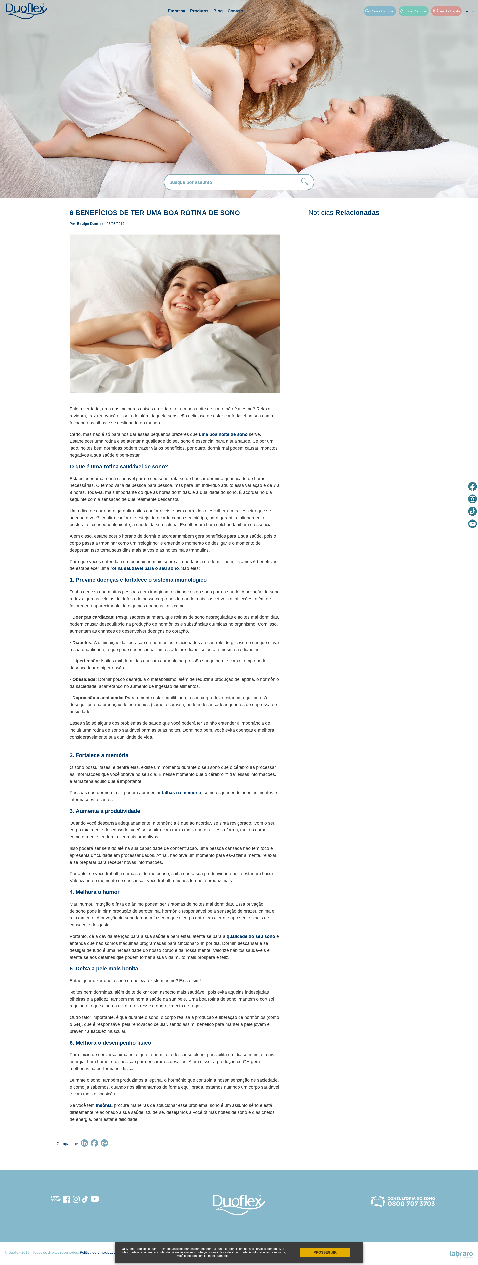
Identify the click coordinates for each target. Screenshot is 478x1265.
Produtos (199, 11)
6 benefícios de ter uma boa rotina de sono (155, 213)
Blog (218, 11)
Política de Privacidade (232, 1252)
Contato (235, 11)
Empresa (176, 11)
